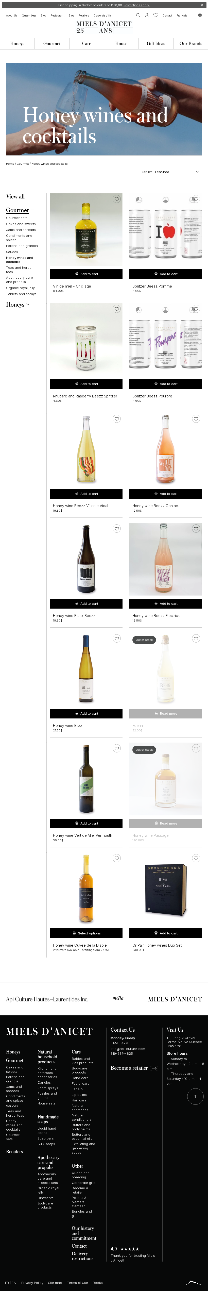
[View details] (165, 669)
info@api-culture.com (128, 1049)
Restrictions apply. (137, 5)
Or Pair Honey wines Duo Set (157, 945)
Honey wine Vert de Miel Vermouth (82, 835)
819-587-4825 (122, 1053)
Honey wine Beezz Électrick (156, 615)
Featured (162, 172)
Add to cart (89, 274)
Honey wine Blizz (67, 725)
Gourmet (23, 163)
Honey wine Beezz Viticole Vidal (80, 506)
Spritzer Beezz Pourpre (152, 396)
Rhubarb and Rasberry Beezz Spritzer (85, 396)
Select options (89, 933)
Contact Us (123, 1029)
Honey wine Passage (150, 835)
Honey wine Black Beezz (74, 615)
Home (10, 163)
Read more (168, 713)
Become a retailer (129, 1068)
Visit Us (175, 1029)
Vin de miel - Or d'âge (72, 286)
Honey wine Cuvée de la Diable (80, 945)
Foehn (137, 725)
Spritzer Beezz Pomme (152, 286)
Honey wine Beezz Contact (155, 506)
